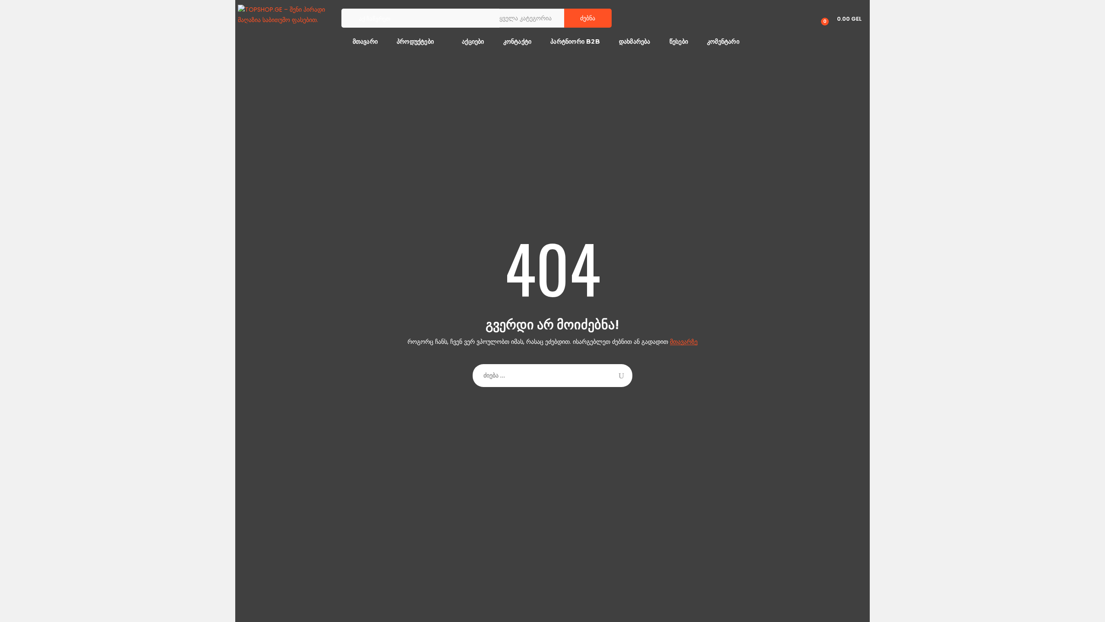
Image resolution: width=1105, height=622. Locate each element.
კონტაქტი (517, 41)
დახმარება (634, 41)
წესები (678, 41)
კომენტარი (723, 41)
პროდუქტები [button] (415, 41)
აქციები (473, 41)
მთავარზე (684, 342)
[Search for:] (552, 375)
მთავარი (364, 41)
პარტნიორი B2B (575, 41)
